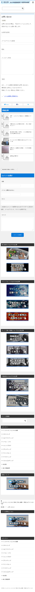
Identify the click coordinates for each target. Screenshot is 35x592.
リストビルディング (8, 460)
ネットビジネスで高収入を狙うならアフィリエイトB (20, 140)
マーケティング (7, 457)
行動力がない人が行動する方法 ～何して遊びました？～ (20, 124)
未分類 (3, 20)
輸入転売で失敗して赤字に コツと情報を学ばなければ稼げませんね (20, 132)
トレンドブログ (7, 445)
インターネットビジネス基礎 (10, 430)
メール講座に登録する (11, 96)
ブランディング (7, 449)
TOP (17, 503)
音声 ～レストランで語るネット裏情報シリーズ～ (20, 116)
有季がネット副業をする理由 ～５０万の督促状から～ (20, 148)
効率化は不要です (14, 156)
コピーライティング (8, 438)
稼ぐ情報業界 (6, 468)
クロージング (6, 434)
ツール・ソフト (7, 441)
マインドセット (7, 453)
